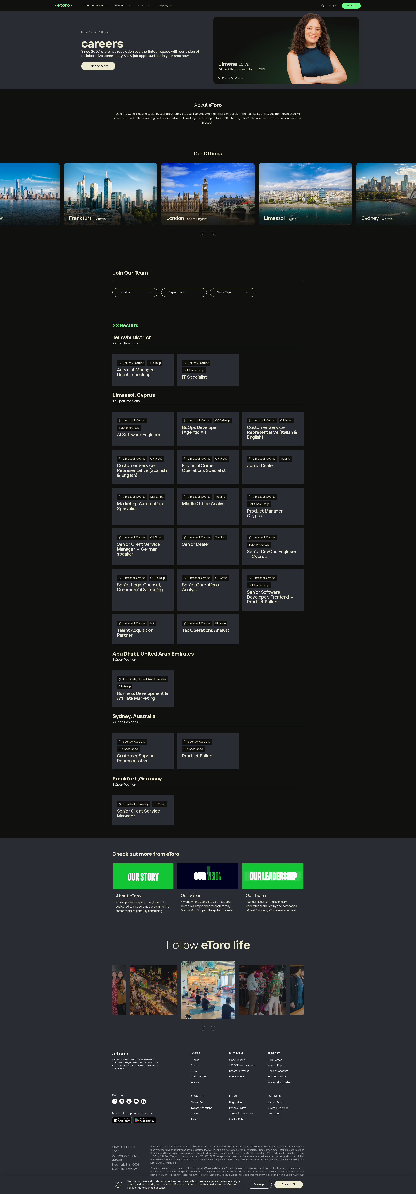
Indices (195, 1082)
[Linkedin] (143, 1101)
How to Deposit (277, 1065)
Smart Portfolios (239, 1071)
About (94, 32)
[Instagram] (129, 1101)
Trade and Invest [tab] (93, 5)
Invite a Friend (276, 1102)
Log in (333, 5)
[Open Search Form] (322, 6)
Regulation (235, 1102)
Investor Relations (201, 1108)
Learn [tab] (141, 5)
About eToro (198, 1102)
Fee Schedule (237, 1076)
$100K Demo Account (242, 1065)
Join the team (98, 66)
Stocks (195, 1060)
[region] (208, 1185)
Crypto (195, 1065)
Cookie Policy (237, 1119)
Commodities (199, 1076)
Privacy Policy (237, 1108)
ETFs (194, 1071)
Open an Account (278, 1071)
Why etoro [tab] (120, 5)
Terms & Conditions (241, 1113)
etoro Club (274, 1113)
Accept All (289, 1184)
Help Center (275, 1060)
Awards (195, 1119)
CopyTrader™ (237, 1060)
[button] (219, 78)
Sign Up (351, 5)
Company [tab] (162, 5)
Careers (195, 1113)
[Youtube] (136, 1101)
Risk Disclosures (277, 1076)
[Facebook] (114, 1101)
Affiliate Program (278, 1108)
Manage (259, 1184)
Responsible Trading (279, 1082)
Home (84, 32)
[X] (121, 1101)
